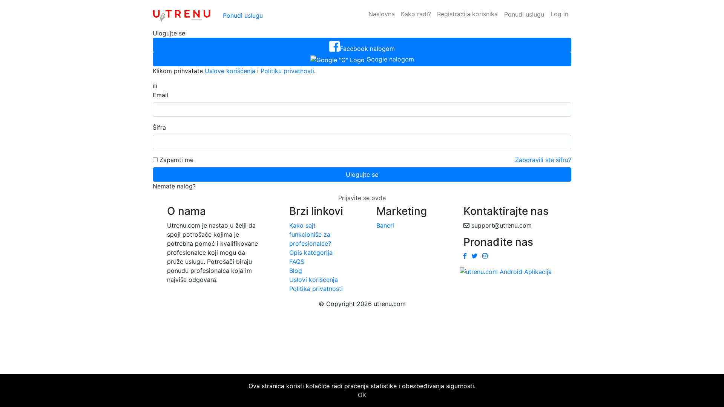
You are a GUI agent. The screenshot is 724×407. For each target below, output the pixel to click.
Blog (295, 270)
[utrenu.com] (181, 14)
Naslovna (381, 14)
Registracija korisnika (467, 14)
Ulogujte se (362, 174)
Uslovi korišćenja (313, 279)
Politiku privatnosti (287, 71)
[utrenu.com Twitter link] (474, 256)
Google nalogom (389, 59)
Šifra (159, 127)
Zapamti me (175, 160)
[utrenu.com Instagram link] (485, 256)
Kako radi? (416, 14)
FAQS (296, 261)
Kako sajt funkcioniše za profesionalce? (310, 234)
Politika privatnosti (316, 288)
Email (160, 95)
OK (362, 395)
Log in (559, 14)
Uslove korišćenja (230, 71)
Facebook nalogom (367, 48)
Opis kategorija (311, 252)
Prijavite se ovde (362, 198)
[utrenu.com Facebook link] (464, 256)
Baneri (385, 225)
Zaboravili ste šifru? (543, 160)
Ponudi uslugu (243, 15)
